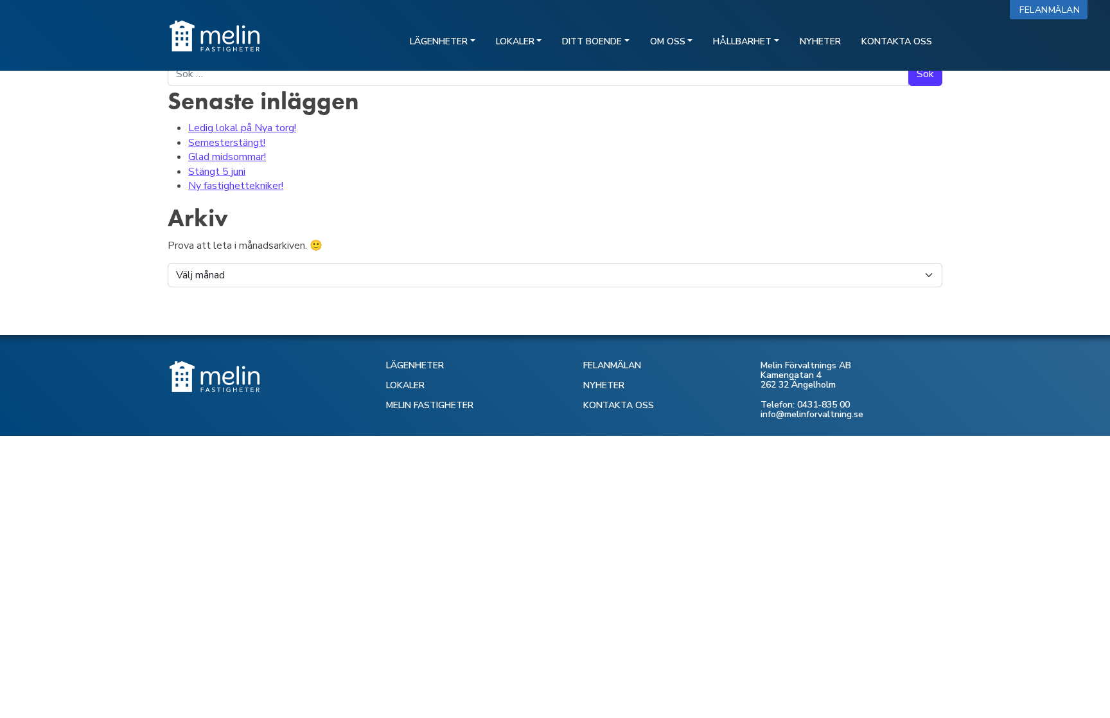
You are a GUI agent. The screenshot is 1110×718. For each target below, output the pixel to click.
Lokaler (515, 41)
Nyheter (820, 41)
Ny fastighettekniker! (235, 186)
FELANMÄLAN (612, 365)
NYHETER (603, 385)
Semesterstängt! (226, 143)
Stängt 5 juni (216, 172)
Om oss (667, 41)
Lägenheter (439, 41)
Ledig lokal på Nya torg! (242, 128)
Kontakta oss (896, 41)
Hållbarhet (742, 41)
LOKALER (405, 385)
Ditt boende (592, 41)
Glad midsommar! (227, 157)
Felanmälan (1052, 10)
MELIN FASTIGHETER (429, 405)
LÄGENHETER (415, 365)
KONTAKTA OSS (618, 405)
